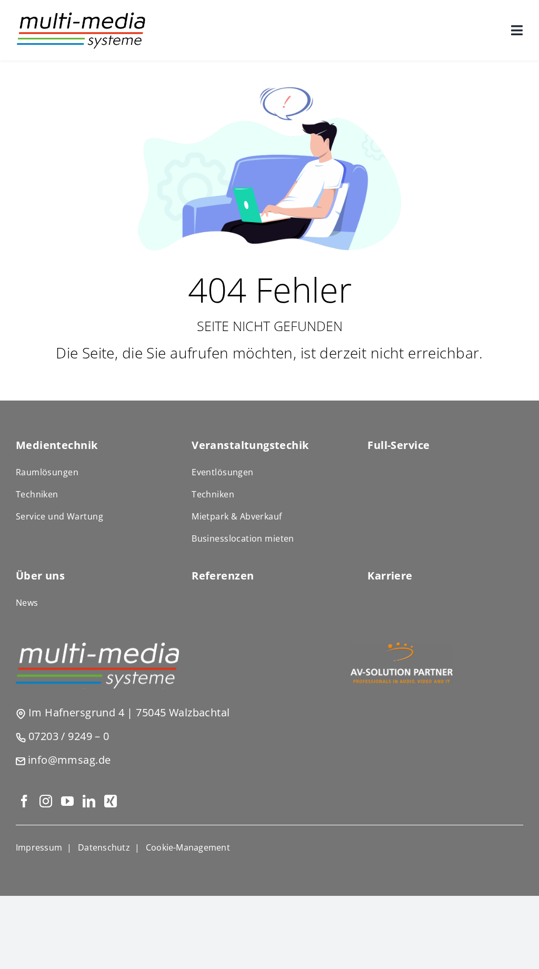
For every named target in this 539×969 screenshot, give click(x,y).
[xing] (110, 801)
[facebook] (24, 801)
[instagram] (45, 801)
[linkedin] (89, 801)
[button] (188, 847)
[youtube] (67, 801)
